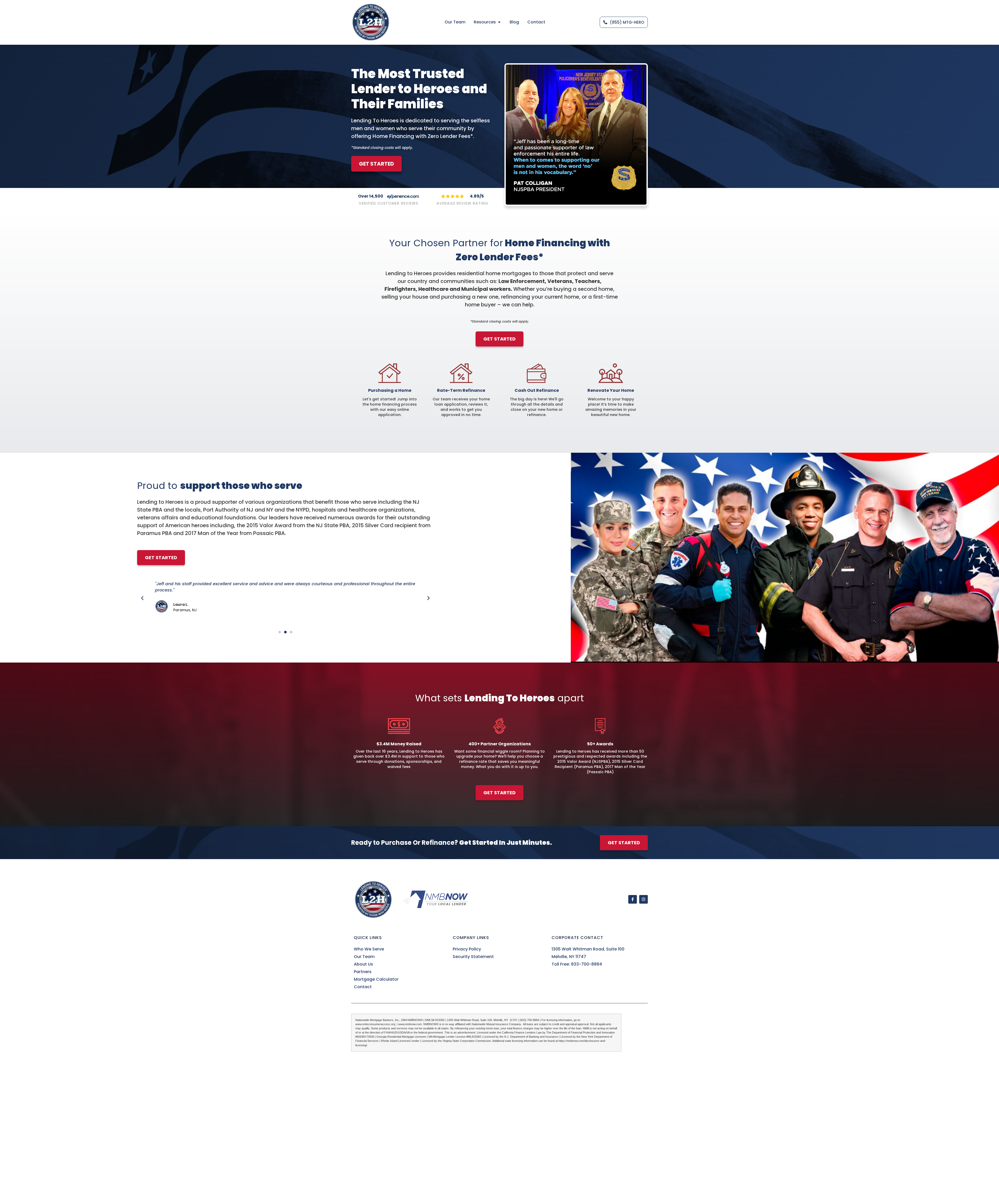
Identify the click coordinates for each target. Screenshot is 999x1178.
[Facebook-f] (632, 899)
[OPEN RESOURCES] (499, 22)
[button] (142, 598)
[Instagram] (643, 899)
